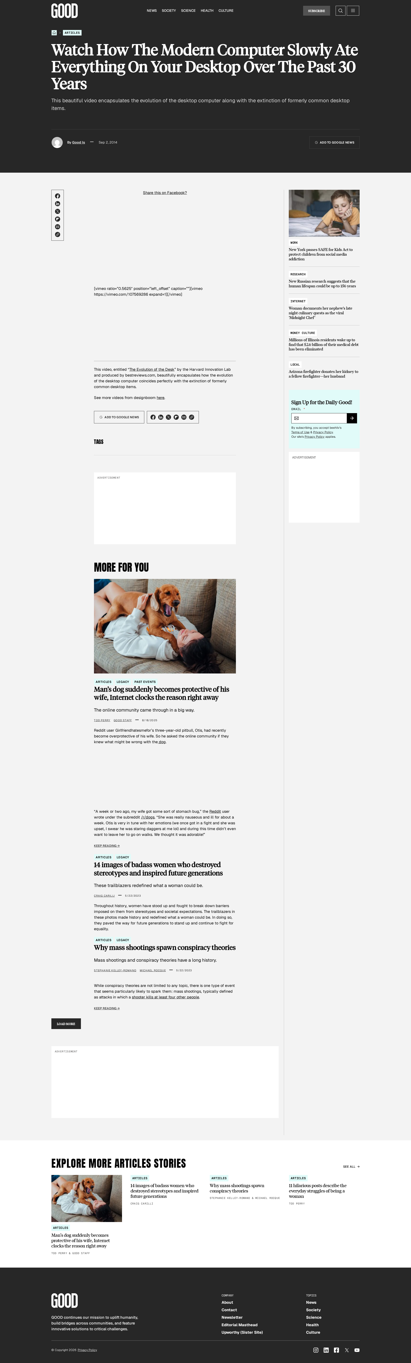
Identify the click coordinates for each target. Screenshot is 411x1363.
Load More (66, 1024)
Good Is (78, 142)
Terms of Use (300, 432)
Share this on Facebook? (165, 192)
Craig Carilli (104, 895)
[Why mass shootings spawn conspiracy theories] (245, 1187)
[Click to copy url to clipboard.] (57, 234)
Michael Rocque (153, 970)
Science (188, 10)
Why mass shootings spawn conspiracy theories (165, 947)
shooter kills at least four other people (165, 997)
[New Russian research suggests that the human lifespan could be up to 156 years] (324, 278)
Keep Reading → (107, 846)
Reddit (215, 811)
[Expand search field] (340, 11)
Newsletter (232, 1317)
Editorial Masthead (240, 1324)
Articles (72, 33)
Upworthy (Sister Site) (242, 1332)
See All (349, 1167)
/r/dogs (148, 817)
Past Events (145, 682)
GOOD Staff (123, 720)
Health (207, 10)
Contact (229, 1309)
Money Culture (302, 333)
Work (294, 243)
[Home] (54, 33)
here (160, 397)
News (152, 10)
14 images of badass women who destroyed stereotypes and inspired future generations (158, 868)
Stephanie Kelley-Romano (115, 970)
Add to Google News (337, 142)
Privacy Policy (323, 432)
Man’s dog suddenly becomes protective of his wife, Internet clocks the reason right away (161, 693)
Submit (353, 419)
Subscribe (316, 11)
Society (169, 10)
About (227, 1302)
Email (298, 409)
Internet (298, 301)
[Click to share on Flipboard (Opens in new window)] (57, 219)
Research (298, 274)
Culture (226, 10)
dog (162, 741)
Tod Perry (102, 720)
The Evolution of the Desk (151, 369)
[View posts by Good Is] (57, 142)
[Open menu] (353, 11)
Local (295, 364)
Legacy (123, 682)
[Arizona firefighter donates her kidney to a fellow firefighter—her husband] (324, 368)
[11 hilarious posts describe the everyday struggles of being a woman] (324, 1190)
